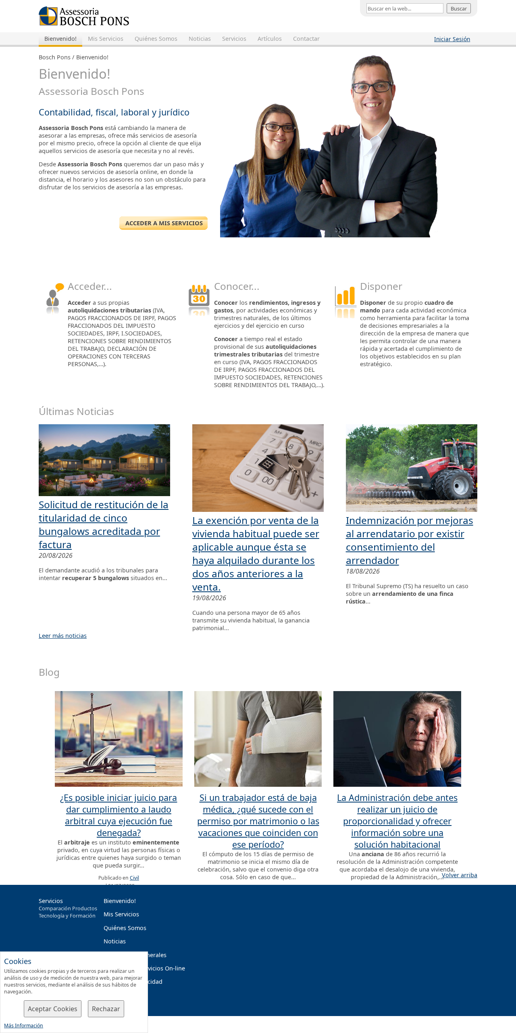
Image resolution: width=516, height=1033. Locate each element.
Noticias (200, 38)
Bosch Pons (55, 57)
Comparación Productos (68, 908)
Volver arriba (459, 875)
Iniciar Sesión (452, 39)
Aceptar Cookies (52, 1008)
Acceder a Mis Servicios (163, 223)
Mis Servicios (105, 38)
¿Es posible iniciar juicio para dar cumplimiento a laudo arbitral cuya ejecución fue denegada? (118, 815)
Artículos (270, 38)
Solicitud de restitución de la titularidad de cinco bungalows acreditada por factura (104, 524)
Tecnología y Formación (67, 915)
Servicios (234, 38)
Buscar (459, 8)
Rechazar (106, 1008)
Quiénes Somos (156, 38)
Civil (134, 877)
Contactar (306, 38)
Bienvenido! (60, 38)
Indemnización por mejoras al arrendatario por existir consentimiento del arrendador (409, 540)
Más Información (23, 1025)
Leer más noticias (63, 635)
